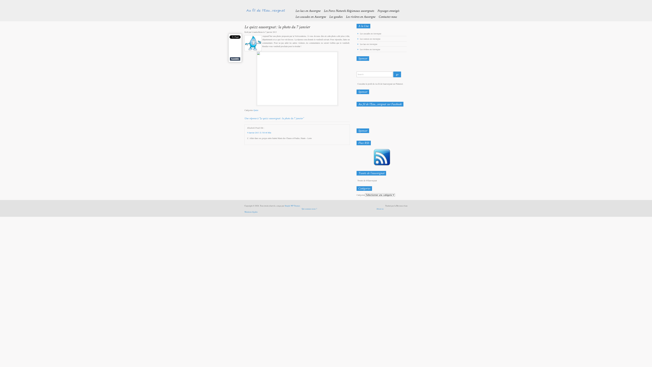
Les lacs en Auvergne (368, 44)
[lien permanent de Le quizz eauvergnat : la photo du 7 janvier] (277, 27)
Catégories (361, 195)
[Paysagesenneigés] (386, 11)
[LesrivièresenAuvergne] (358, 17)
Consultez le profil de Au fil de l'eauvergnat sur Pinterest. (380, 83)
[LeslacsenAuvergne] (306, 11)
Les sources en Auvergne (370, 38)
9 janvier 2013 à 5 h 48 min (259, 132)
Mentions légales (251, 212)
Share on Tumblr (235, 59)
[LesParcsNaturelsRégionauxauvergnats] (347, 11)
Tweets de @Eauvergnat (367, 180)
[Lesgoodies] (334, 17)
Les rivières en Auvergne (370, 49)
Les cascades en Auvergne (370, 33)
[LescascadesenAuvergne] (309, 17)
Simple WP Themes (292, 205)
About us (380, 208)
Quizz (255, 110)
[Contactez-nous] (386, 17)
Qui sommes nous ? (309, 208)
